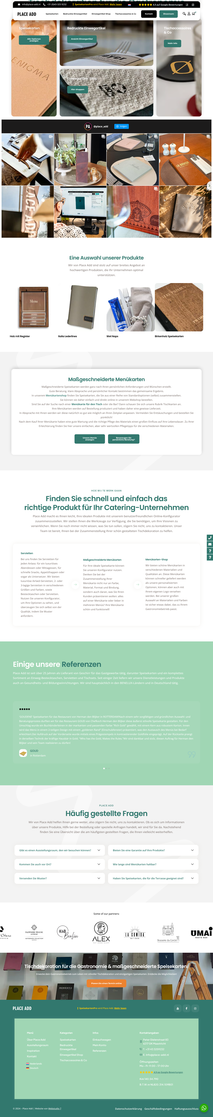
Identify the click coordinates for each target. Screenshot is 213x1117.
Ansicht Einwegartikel (82, 39)
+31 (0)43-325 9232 (56, 4)
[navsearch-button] (184, 14)
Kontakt (149, 14)
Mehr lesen (116, 4)
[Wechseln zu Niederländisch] (129, 5)
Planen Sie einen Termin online (106, 983)
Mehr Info (172, 43)
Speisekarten (52, 14)
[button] (104, 768)
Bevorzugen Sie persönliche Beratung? (123, 439)
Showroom (168, 14)
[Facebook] (178, 1008)
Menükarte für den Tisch (87, 404)
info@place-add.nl (31, 4)
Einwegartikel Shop (101, 14)
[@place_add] (88, 126)
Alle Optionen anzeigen (34, 40)
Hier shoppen (77, 89)
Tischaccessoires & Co (125, 14)
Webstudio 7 (54, 1108)
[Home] (27, 13)
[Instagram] (195, 1008)
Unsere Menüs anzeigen (90, 439)
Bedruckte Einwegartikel (75, 14)
